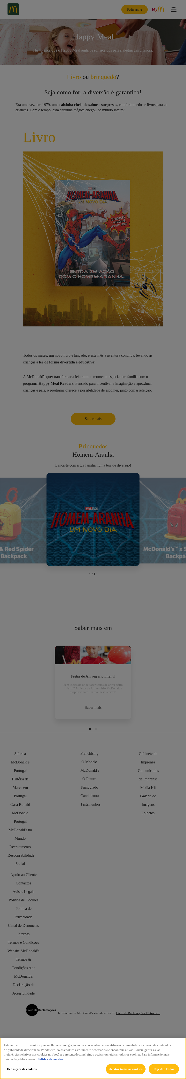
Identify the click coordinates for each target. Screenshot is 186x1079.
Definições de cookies (22, 1069)
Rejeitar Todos (164, 1069)
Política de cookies (50, 1059)
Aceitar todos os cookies (125, 1069)
